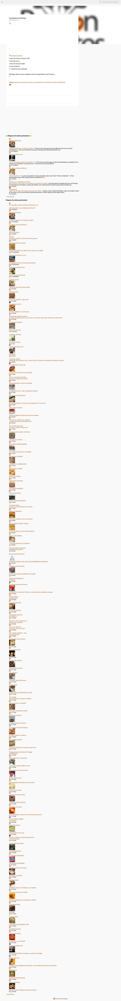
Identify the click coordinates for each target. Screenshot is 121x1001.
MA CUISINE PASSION (15, 740)
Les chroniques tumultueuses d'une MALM (21, 782)
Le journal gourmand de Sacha (18, 584)
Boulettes (12, 912)
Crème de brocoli (14, 634)
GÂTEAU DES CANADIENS (17, 863)
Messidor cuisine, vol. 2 (16, 154)
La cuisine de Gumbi (15, 602)
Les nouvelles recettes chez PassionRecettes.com (23, 205)
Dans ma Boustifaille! (15, 535)
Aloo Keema (12, 820)
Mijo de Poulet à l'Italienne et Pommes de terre (23, 990)
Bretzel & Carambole (15, 715)
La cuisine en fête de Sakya (17, 794)
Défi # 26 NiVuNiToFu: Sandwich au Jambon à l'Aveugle (25, 953)
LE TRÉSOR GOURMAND (16, 855)
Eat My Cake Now (14, 958)
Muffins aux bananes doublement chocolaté (22, 574)
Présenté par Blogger (61, 998)
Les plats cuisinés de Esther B (18, 168)
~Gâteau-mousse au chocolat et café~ (20, 421)
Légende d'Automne (15, 140)
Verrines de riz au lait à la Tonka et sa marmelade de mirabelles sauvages (31, 592)
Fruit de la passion (14, 825)
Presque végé (13, 685)
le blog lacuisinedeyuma (16, 578)
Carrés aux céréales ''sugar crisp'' (19, 299)
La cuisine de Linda (14, 649)
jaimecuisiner (13, 970)
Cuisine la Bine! (13, 916)
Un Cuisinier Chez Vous (16, 426)
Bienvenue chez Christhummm (18, 621)
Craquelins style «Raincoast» (17, 680)
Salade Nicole (13, 598)
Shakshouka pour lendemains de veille (20, 692)
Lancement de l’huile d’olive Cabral (19, 287)
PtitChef (11, 237)
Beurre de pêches (14, 176)
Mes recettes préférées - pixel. (18, 633)
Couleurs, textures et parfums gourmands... (22, 837)
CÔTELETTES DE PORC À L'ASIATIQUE (20, 372)
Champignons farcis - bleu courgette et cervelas (23, 391)
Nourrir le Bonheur (14, 982)
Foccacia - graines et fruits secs (18, 427)
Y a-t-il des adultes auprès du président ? (21, 162)
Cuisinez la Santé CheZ (16, 945)
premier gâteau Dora (15, 778)
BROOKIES (12, 354)
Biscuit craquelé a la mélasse (17, 735)
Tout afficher (10, 196)
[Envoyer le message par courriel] (10, 85)
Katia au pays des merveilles (17, 377)
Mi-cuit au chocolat (15, 610)
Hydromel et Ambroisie (16, 481)
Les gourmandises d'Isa (16, 346)
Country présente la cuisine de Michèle (20, 383)
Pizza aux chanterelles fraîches (18, 711)
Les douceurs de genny (16, 456)
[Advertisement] (42, 39)
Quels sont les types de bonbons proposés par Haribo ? (25, 191)
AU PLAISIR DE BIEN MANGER (18, 444)
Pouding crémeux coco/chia (17, 723)
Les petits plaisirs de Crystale (17, 868)
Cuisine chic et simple (15, 407)
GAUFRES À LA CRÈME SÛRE (17, 464)
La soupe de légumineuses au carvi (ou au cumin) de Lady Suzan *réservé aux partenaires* (36, 318)
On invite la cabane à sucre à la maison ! (21, 519)
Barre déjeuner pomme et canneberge (20, 452)
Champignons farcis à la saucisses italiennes (22, 263)
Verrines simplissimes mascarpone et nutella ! (22, 900)
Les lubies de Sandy (15, 929)
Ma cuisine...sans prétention (17, 395)
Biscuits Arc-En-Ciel (15, 330)
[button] (10, 23)
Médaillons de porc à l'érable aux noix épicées (22, 887)
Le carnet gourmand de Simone (18, 727)
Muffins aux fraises (15, 476)
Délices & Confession (15, 511)
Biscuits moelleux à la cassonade (19, 311)
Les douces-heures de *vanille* (18, 892)
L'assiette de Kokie (14, 904)
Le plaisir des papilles (15, 660)
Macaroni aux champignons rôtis (19, 924)
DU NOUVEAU (13, 753)
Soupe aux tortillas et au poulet (18, 378)
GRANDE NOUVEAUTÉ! (16, 549)
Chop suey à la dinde (15, 790)
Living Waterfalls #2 (15, 851)
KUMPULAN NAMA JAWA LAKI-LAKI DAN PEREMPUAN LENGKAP (28, 561)
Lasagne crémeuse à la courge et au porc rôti (22, 747)
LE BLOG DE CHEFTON (15, 615)
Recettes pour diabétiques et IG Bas (19, 182)
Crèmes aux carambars (16, 622)
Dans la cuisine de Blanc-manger (18, 523)
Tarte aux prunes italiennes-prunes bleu (21, 506)
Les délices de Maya (15, 334)
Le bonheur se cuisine (15, 807)
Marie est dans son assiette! (17, 703)
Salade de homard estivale (17, 978)
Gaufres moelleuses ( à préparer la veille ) (21, 148)
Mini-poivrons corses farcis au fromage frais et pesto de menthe (28, 183)
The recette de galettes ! (16, 488)
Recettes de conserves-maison (18, 316)
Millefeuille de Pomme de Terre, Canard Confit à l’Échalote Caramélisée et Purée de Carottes (36, 360)
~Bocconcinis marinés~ (16, 668)
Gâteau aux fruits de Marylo (17, 802)
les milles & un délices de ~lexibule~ (19, 420)
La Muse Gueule (13, 880)
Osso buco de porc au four (17, 628)
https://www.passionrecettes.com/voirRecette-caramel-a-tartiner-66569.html (39, 82)
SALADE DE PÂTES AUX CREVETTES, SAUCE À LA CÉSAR (26, 250)
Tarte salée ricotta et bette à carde (19, 765)
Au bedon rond (13, 292)
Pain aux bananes (14, 839)
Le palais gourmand (15, 304)
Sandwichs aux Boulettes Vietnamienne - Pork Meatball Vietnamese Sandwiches (33, 965)
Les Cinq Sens (13, 672)
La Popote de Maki (14, 359)
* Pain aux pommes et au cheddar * (19, 543)
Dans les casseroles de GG (17, 267)
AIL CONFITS (13, 616)
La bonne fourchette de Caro (17, 255)
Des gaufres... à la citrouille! (17, 941)
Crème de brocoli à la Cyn (16, 833)
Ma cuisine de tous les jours (17, 548)
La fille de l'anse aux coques (17, 243)
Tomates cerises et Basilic (17, 566)
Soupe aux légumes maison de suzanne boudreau (24, 415)
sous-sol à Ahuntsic (15, 627)
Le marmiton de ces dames (17, 639)
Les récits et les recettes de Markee (19, 432)
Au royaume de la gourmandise (18, 770)
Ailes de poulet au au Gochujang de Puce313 (22, 208)
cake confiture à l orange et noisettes (20, 698)
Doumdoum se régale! (15, 468)
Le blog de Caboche (15, 933)
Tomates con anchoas (15, 439)
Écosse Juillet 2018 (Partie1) (17, 500)
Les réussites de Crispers (16, 843)
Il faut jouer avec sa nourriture (18, 758)
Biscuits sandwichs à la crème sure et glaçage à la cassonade (27, 403)
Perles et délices (14, 596)
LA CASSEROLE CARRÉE (16, 819)
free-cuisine (12, 697)
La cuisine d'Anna (14, 505)
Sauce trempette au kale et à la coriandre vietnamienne (25, 814)
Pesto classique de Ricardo (17, 275)
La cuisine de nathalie (15, 322)
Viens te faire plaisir (15, 493)
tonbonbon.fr (13, 189)
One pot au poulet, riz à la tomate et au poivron (23, 238)
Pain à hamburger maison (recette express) (21, 531)
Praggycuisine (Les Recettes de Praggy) (20, 752)
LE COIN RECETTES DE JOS (17, 365)
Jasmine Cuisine (14, 279)
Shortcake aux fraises (15, 875)
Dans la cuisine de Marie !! (17, 554)
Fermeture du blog (14, 342)
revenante (12, 580)
